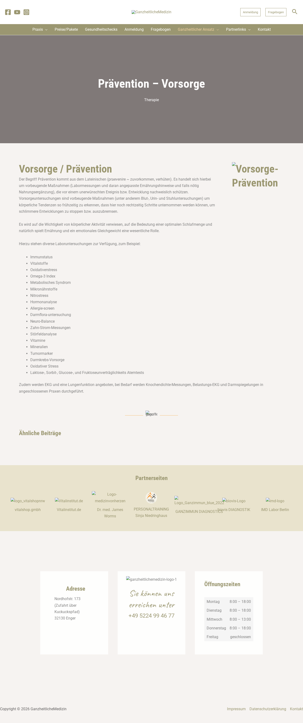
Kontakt (296, 709)
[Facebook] (8, 12)
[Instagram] (26, 12)
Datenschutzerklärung (268, 709)
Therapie (151, 100)
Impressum (236, 709)
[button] (250, 12)
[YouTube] (17, 12)
